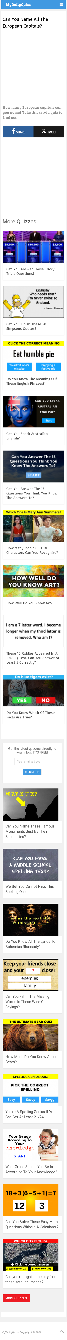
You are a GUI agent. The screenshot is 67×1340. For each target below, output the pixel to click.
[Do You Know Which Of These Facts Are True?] (33, 691)
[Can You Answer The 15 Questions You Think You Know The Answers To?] (33, 467)
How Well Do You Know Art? (29, 603)
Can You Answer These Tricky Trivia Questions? (30, 271)
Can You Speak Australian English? (27, 435)
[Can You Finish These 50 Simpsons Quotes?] (33, 302)
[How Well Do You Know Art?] (33, 581)
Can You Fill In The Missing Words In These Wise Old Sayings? (27, 1001)
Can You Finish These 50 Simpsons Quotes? (26, 326)
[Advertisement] (33, 67)
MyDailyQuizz (18, 4)
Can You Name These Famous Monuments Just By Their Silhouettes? (30, 831)
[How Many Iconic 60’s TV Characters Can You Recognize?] (33, 526)
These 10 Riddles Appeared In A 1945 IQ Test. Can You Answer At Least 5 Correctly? (32, 658)
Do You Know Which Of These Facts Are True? (30, 714)
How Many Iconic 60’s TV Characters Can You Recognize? (32, 550)
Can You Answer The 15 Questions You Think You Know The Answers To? (31, 493)
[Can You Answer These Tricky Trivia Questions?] (33, 247)
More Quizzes (16, 1298)
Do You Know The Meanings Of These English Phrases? (31, 381)
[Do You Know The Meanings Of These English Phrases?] (33, 357)
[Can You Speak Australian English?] (33, 412)
